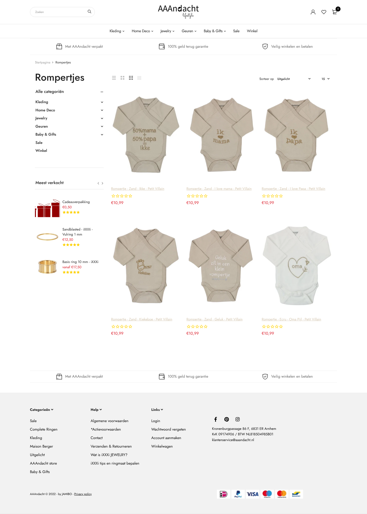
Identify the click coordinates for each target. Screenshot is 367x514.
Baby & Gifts (213, 31)
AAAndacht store (43, 463)
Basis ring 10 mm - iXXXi (80, 261)
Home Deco (141, 31)
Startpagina (42, 62)
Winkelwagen (162, 446)
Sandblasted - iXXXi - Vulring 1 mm (77, 232)
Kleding (115, 31)
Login (155, 421)
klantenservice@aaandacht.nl (233, 440)
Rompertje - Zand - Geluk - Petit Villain (214, 319)
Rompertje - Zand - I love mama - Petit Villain (219, 188)
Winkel (252, 31)
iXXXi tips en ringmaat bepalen (115, 463)
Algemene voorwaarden (109, 421)
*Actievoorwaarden (106, 429)
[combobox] (62, 12)
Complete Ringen (43, 429)
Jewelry (166, 31)
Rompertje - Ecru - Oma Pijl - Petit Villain (291, 319)
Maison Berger (41, 446)
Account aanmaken (166, 438)
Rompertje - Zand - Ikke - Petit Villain (137, 188)
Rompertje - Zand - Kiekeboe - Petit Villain (141, 319)
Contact (97, 438)
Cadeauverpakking (76, 202)
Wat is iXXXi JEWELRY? (109, 455)
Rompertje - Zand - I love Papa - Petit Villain (293, 188)
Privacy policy (83, 494)
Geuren (187, 31)
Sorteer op (266, 78)
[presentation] (98, 183)
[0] (334, 11)
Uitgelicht (37, 455)
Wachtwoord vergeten (168, 429)
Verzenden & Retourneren (111, 446)
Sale (236, 31)
